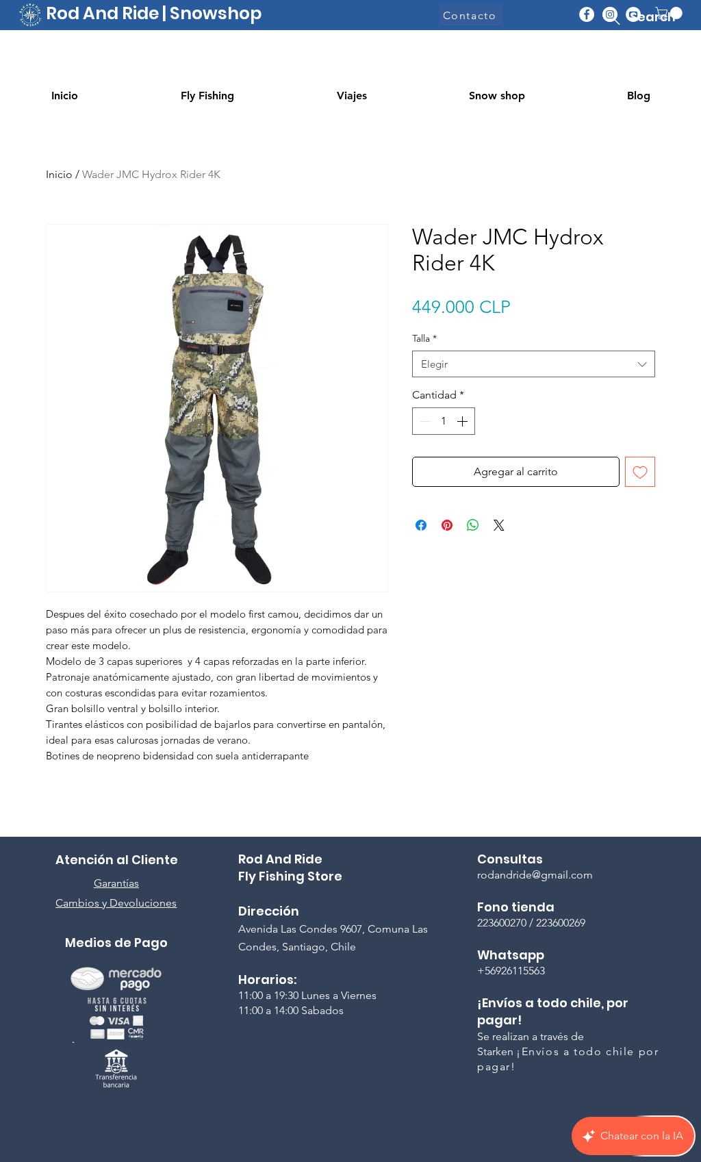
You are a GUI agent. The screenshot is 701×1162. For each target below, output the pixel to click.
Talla (424, 338)
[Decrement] (423, 421)
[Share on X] (499, 525)
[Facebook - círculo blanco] (586, 14)
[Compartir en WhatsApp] (473, 525)
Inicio (59, 174)
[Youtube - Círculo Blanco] (633, 14)
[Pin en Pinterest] (447, 525)
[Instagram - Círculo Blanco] (609, 14)
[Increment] (463, 421)
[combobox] (533, 364)
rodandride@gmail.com (535, 874)
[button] (670, 13)
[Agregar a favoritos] (640, 472)
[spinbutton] (443, 421)
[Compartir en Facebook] (421, 525)
